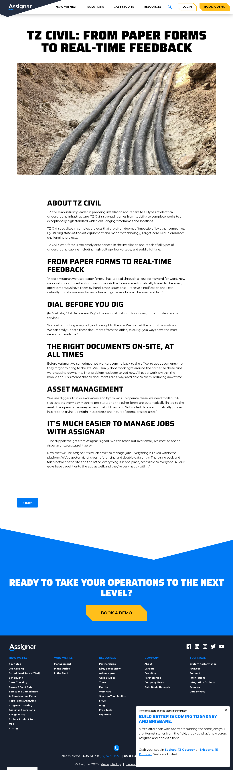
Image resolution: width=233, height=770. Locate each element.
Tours (102, 682)
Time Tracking (18, 682)
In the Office (62, 668)
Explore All (105, 714)
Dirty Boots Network (157, 687)
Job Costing (16, 668)
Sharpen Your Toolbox (113, 696)
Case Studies (124, 6)
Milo (11, 723)
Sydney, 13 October (180, 749)
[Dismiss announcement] (226, 710)
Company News (154, 682)
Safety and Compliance (23, 691)
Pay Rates (15, 664)
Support (195, 673)
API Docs (195, 668)
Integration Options (202, 682)
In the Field (61, 673)
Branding (150, 673)
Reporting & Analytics (22, 700)
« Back (27, 502)
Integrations (198, 677)
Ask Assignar (107, 673)
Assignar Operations (22, 710)
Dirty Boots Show (110, 668)
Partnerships (107, 664)
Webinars (105, 691)
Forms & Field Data (20, 687)
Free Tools (105, 710)
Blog (102, 705)
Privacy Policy (111, 764)
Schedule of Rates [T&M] (24, 673)
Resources (152, 6)
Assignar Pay (17, 714)
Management (62, 664)
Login (187, 6)
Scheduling (16, 677)
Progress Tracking (20, 705)
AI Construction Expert (23, 696)
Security (195, 687)
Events (103, 687)
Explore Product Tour (22, 719)
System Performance (203, 664)
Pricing (13, 728)
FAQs (102, 700)
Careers (150, 668)
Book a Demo (214, 6)
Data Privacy (197, 691)
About (148, 664)
